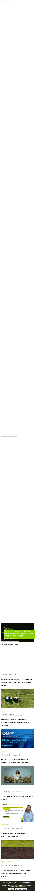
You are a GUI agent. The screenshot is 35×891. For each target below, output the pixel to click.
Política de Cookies (19, 886)
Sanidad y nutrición (22, 631)
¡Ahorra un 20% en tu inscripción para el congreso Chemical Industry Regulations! (15, 761)
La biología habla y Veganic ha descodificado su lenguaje (17, 797)
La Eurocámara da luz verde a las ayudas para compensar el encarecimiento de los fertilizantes (16, 873)
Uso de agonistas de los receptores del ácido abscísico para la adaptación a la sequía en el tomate (16, 682)
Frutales (30, 633)
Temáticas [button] (8, 628)
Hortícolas (21, 636)
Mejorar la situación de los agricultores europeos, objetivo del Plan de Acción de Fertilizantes (15, 722)
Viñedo (14, 633)
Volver (3, 632)
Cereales (22, 633)
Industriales (21, 638)
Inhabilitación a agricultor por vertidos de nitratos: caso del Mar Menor (15, 834)
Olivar (7, 633)
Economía (9, 631)
